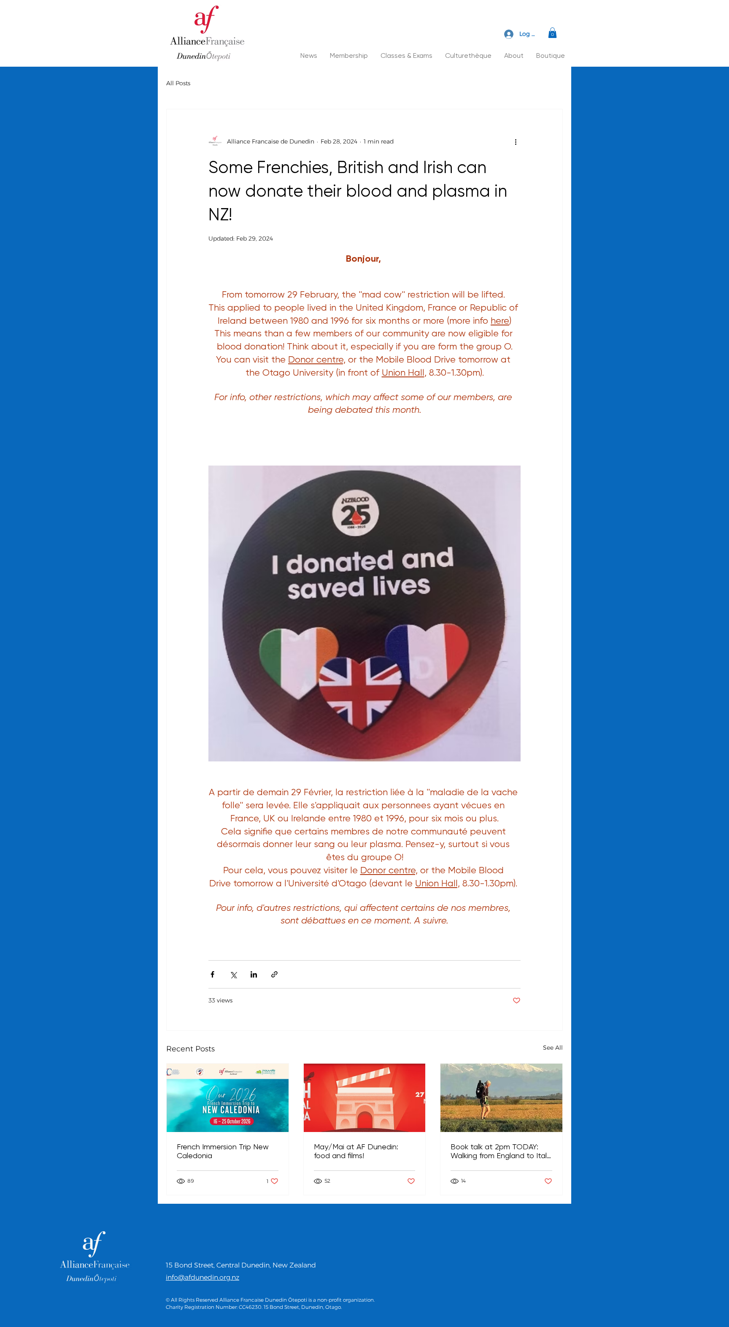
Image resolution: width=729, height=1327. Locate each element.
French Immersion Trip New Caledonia (223, 1151)
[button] (552, 32)
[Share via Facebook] (212, 974)
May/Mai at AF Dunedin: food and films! (356, 1151)
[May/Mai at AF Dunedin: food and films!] (365, 1098)
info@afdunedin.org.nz (202, 1277)
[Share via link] (274, 974)
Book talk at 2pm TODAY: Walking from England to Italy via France (501, 1151)
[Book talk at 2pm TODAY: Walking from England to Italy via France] (501, 1098)
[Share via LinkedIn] (254, 974)
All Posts (178, 83)
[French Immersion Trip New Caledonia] (228, 1098)
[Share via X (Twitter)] (233, 974)
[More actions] (515, 141)
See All (553, 1047)
